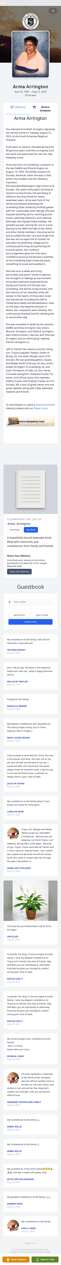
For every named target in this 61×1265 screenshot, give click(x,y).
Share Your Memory (19, 571)
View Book (15, 529)
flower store (41, 408)
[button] (30, 901)
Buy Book (30, 529)
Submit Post (30, 621)
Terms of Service (38, 1252)
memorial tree (44, 404)
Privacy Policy (22, 1252)
